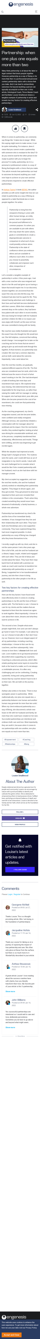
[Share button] (37, 109)
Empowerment (10, 740)
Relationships (10, 744)
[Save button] (24, 128)
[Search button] (2, 12)
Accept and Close (11, 1334)
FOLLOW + (20, 812)
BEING (24, 190)
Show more (10, 991)
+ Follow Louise (20, 869)
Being (27, 744)
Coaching (27, 740)
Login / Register (14, 894)
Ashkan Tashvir (10, 190)
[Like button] (15, 128)
